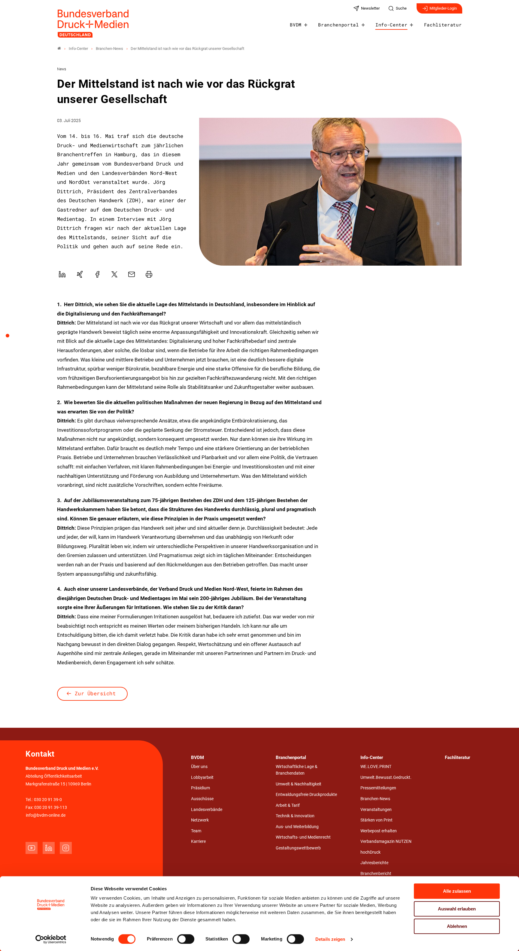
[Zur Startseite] (93, 23)
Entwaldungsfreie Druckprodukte (306, 794)
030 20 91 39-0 (48, 799)
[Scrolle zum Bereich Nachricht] (11, 338)
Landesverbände (206, 809)
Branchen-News (375, 798)
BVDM (296, 25)
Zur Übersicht (95, 693)
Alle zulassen (457, 891)
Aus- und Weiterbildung (297, 826)
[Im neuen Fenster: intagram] (66, 848)
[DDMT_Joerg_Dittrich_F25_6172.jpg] (330, 191)
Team (196, 831)
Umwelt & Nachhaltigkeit (298, 784)
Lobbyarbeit (202, 777)
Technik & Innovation (295, 815)
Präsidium (200, 788)
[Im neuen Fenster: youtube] (32, 848)
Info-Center (391, 25)
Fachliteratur (443, 25)
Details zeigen (330, 939)
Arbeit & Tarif (288, 805)
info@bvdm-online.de (45, 815)
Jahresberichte (374, 862)
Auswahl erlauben (457, 908)
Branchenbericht (375, 873)
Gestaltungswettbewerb (298, 848)
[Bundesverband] (59, 48)
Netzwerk (200, 820)
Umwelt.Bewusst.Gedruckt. (385, 777)
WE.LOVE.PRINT (375, 766)
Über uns (199, 766)
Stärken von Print (376, 820)
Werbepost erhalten (378, 831)
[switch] (185, 939)
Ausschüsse (202, 798)
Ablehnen (457, 926)
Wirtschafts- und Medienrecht (303, 837)
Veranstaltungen (376, 809)
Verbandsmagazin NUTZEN (385, 841)
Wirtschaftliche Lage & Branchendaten (296, 770)
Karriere (198, 841)
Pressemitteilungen (378, 788)
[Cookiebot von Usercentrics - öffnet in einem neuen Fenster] (51, 939)
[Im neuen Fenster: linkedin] (49, 848)
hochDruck (370, 852)
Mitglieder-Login (443, 8)
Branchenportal (338, 25)
